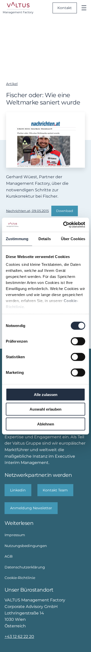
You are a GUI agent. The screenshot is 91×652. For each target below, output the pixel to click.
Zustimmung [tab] (17, 238)
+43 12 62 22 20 (19, 636)
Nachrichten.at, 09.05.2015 (27, 211)
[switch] (78, 341)
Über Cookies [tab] (73, 238)
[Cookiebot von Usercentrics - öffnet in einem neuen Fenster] (64, 225)
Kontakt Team (55, 490)
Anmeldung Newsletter (31, 508)
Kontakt (64, 8)
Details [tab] (44, 238)
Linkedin (18, 490)
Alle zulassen (45, 394)
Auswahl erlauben (45, 409)
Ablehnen (45, 424)
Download (64, 211)
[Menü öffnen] (84, 8)
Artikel (12, 84)
